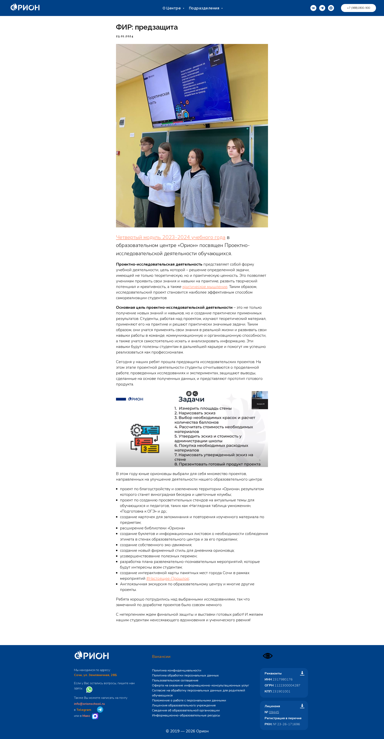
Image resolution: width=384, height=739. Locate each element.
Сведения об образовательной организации (186, 710)
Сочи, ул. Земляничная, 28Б (95, 675)
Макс (86, 716)
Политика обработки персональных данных (185, 675)
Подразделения (204, 8)
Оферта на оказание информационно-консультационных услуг (200, 685)
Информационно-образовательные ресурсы (186, 715)
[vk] (313, 8)
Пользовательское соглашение (175, 680)
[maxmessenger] (331, 8)
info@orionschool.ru (89, 704)
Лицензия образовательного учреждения (184, 705)
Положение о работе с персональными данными (189, 700)
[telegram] (322, 8)
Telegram (83, 710)
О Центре (172, 8)
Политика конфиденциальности (176, 670)
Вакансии (161, 656)
